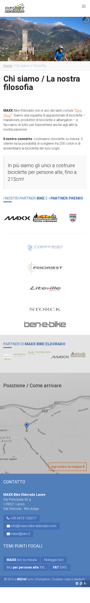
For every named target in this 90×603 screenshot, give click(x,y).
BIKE (60, 567)
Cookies (57, 579)
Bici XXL (26, 567)
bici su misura (22, 560)
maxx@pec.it (20, 534)
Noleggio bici (53, 560)
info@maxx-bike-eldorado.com (33, 526)
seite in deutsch (75, 579)
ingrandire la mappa (67, 467)
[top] (86, 583)
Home (7, 66)
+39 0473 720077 (22, 518)
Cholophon (42, 579)
